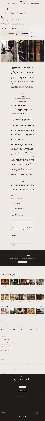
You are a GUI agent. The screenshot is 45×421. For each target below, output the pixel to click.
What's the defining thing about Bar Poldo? (17, 208)
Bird (25, 161)
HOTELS (12, 3)
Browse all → (42, 306)
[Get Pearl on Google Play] (25, 391)
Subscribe (27, 396)
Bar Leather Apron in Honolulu (19, 169)
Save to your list (14, 28)
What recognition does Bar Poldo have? (17, 200)
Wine (12, 409)
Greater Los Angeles (3, 411)
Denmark (6, 7)
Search (34, 409)
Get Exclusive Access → (35, 3)
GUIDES (24, 3)
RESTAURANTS (8, 3)
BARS (14, 3)
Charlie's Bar (17, 118)
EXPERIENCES (20, 3)
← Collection (3, 5)
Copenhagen (2, 7)
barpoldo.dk (32, 32)
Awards (34, 411)
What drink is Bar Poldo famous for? (16, 205)
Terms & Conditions (36, 414)
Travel (13, 410)
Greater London (3, 412)
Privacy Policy (35, 413)
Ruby (13, 118)
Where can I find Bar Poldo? (15, 203)
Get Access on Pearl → (22, 101)
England (2, 410)
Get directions (32, 34)
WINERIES (17, 3)
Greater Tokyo (2, 409)
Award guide (32, 244)
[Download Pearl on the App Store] (20, 391)
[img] (2, 17)
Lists (34, 410)
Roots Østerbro (12, 229)
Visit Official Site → (22, 267)
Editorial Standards (36, 412)
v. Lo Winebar (12, 227)
